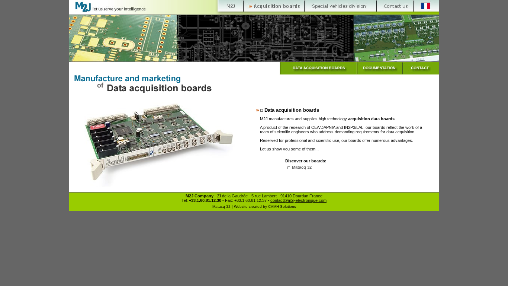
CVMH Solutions (282, 206)
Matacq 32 (302, 167)
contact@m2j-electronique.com (298, 200)
